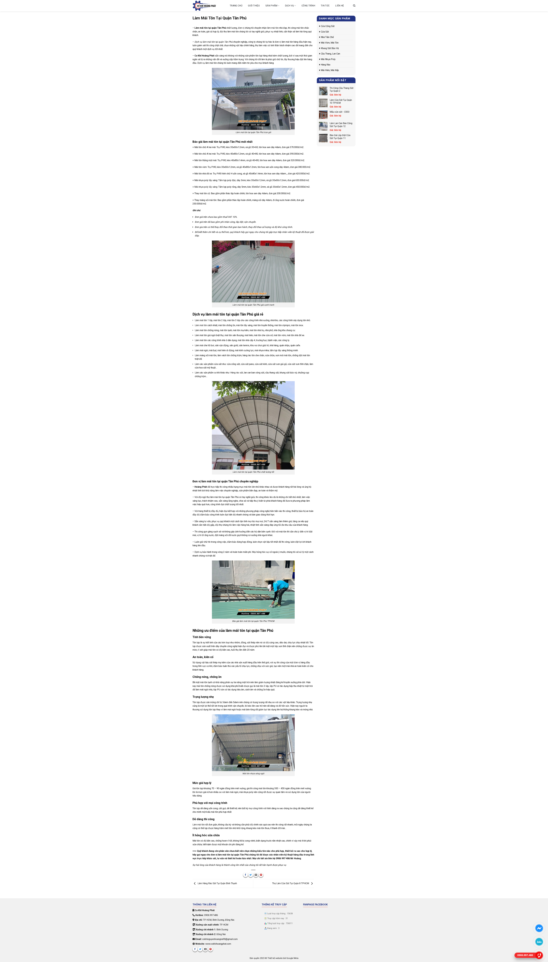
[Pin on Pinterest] (261, 874)
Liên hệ (339, 5)
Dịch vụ (289, 5)
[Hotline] (539, 955)
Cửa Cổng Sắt (328, 26)
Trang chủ (236, 5)
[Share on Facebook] (245, 874)
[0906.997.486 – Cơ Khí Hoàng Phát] (209, 5)
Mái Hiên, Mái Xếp (330, 70)
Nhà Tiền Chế (327, 37)
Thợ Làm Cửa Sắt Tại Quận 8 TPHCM (291, 883)
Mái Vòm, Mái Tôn (330, 42)
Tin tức (325, 5)
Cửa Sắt (325, 31)
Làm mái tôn (201, 325)
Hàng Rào (325, 64)
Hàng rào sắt (236, 372)
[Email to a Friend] (255, 874)
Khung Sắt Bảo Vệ (330, 48)
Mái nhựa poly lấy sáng (205, 186)
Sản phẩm (271, 5)
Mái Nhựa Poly (328, 59)
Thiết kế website (275, 958)
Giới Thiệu (254, 5)
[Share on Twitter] (250, 874)
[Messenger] (539, 928)
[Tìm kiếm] (354, 5)
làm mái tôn (273, 28)
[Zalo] (539, 942)
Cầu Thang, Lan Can (330, 53)
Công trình (308, 5)
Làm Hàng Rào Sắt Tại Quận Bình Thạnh (217, 883)
